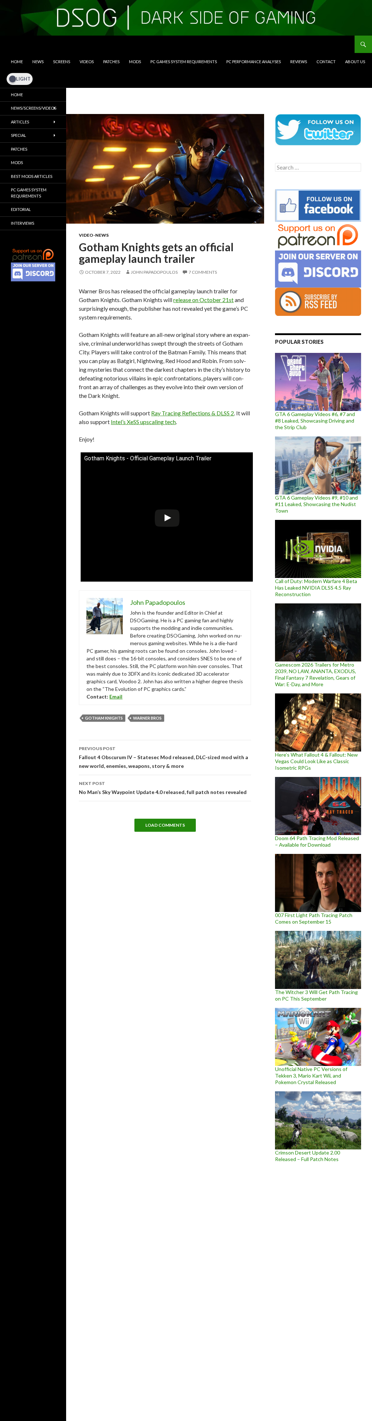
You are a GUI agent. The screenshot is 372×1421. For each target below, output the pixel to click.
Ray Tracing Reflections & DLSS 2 (192, 413)
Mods (135, 61)
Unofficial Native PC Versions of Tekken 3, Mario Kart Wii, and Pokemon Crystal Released (311, 1075)
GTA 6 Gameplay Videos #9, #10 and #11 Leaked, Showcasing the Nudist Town (316, 504)
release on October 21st (203, 299)
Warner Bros (147, 718)
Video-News (94, 235)
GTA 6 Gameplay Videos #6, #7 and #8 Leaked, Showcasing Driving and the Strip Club (315, 420)
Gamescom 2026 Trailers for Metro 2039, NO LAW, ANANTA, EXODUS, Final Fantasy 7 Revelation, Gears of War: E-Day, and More (315, 674)
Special (18, 135)
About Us (355, 61)
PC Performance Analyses (253, 61)
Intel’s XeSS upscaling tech (143, 421)
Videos (87, 61)
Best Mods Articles (31, 176)
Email (115, 696)
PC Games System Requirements (183, 61)
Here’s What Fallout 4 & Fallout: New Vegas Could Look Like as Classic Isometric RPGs (316, 761)
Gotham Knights (104, 718)
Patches (111, 61)
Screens (61, 61)
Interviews (22, 223)
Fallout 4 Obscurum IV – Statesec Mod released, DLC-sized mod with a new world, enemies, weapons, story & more (163, 757)
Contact (326, 61)
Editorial (21, 209)
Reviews (298, 61)
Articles (20, 121)
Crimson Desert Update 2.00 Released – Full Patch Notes (307, 1155)
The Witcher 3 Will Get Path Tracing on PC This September (316, 995)
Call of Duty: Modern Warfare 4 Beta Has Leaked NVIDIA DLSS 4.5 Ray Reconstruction (316, 587)
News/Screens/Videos (33, 108)
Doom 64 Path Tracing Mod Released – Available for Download (317, 841)
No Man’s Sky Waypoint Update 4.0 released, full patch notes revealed (163, 788)
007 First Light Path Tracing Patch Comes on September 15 (313, 918)
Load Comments (165, 825)
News (38, 61)
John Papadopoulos (154, 272)
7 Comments (203, 272)
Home (17, 61)
